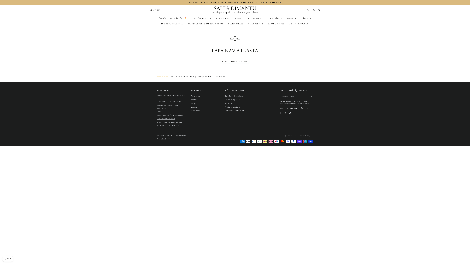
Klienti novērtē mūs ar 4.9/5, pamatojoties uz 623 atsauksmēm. (198, 76)
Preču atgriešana (232, 107)
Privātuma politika (233, 100)
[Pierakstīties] (312, 96)
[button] (308, 10)
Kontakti (194, 100)
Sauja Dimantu (168, 136)
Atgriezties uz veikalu (235, 61)
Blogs (193, 103)
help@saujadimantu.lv (166, 118)
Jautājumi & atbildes (234, 96)
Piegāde (228, 103)
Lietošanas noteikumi (234, 111)
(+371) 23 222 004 (176, 115)
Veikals (194, 107)
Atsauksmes (196, 111)
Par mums (195, 96)
